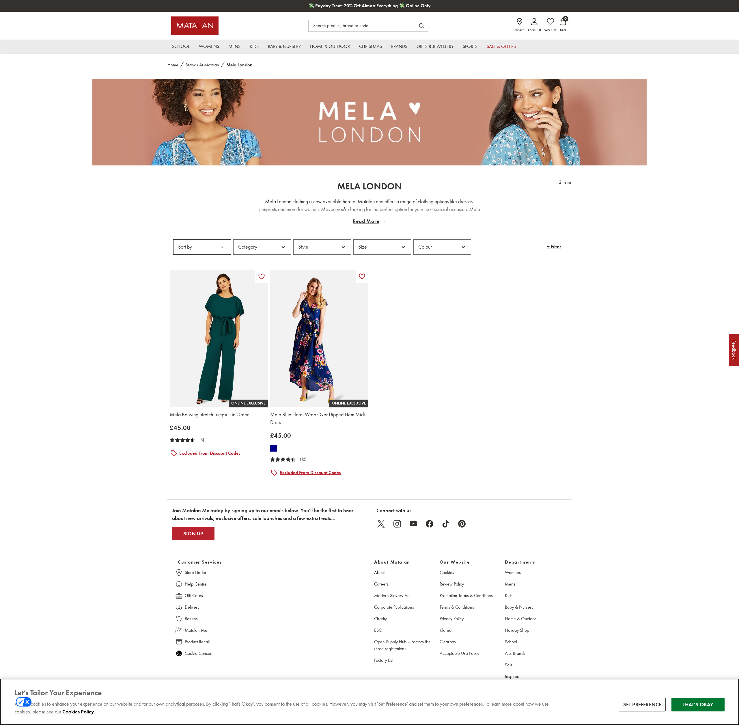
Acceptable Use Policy (459, 653)
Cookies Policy (78, 712)
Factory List (383, 660)
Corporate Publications (394, 607)
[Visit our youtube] (413, 523)
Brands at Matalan (202, 65)
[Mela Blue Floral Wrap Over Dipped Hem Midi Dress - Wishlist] (362, 276)
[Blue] (273, 448)
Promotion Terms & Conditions (466, 595)
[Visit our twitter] (381, 523)
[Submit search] (421, 26)
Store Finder (195, 572)
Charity (380, 618)
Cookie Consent (199, 653)
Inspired (512, 676)
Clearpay (448, 641)
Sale (509, 665)
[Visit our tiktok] (445, 523)
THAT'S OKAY (698, 704)
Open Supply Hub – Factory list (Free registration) (402, 645)
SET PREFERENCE (642, 704)
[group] (180, 427)
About (379, 572)
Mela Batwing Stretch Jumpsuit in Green (209, 414)
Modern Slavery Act (392, 595)
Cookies (447, 572)
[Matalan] (194, 25)
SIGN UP (193, 533)
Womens (513, 572)
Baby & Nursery (519, 607)
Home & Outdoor (520, 618)
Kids (508, 595)
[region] (369, 702)
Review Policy (452, 584)
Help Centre (196, 584)
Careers (381, 584)
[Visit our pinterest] (461, 523)
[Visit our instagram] (397, 523)
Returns (191, 618)
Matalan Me (196, 630)
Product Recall (197, 641)
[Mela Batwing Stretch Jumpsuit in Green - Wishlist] (261, 276)
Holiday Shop (517, 630)
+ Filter (554, 246)
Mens (510, 584)
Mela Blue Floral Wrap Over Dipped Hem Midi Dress (317, 418)
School (511, 641)
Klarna (445, 630)
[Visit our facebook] (429, 523)
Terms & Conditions (457, 607)
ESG (378, 630)
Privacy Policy (452, 618)
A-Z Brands (515, 653)
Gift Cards (194, 595)
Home (172, 65)
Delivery (192, 607)
